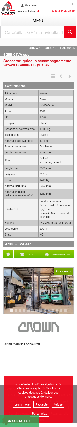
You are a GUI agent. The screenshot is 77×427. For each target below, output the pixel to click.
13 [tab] (62, 312)
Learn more (22, 404)
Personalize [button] (39, 413)
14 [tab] (66, 312)
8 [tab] (41, 312)
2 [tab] (16, 312)
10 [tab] (50, 312)
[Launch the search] (70, 32)
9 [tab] (45, 312)
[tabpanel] (38, 290)
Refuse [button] (58, 404)
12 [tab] (58, 312)
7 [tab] (37, 312)
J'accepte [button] (41, 404)
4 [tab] (25, 312)
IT (72, 4)
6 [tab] (33, 312)
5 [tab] (29, 312)
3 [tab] (21, 312)
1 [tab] (12, 312)
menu (39, 20)
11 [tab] (54, 312)
